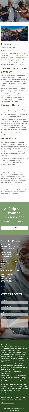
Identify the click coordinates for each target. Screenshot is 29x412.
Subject (8, 312)
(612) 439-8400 (7, 278)
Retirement (5, 50)
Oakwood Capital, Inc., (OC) (17, 346)
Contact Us (14, 227)
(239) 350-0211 (7, 280)
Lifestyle (9, 50)
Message (9, 318)
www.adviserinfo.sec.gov (8, 371)
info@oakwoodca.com (11, 274)
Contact (3, 25)
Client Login (4, 29)
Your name (9, 300)
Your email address (11, 306)
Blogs (2, 22)
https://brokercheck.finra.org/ (10, 375)
